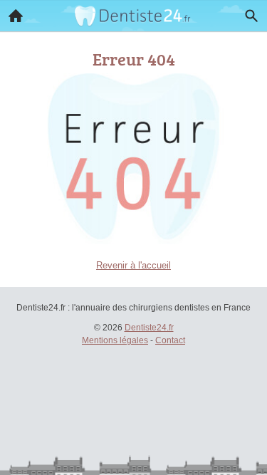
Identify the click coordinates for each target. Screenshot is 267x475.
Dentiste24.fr (149, 328)
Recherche (251, 15)
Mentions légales (115, 340)
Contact (170, 340)
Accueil (15, 15)
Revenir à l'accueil (133, 265)
